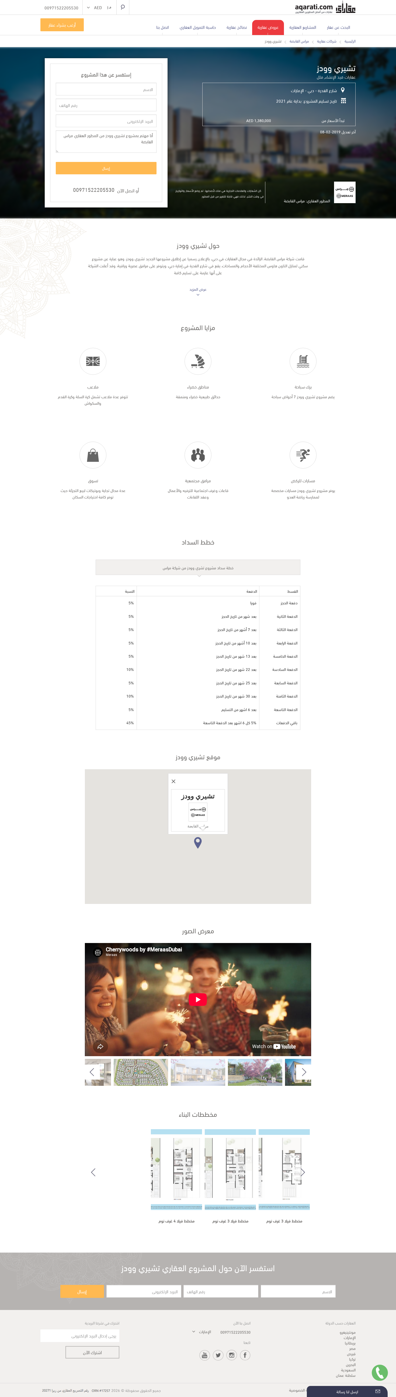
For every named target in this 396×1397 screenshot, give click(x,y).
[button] (99, 8)
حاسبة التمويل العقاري (198, 27)
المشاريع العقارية (302, 27)
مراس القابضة (299, 41)
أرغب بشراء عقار (62, 24)
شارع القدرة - (325, 90)
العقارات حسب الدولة (340, 1323)
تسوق (93, 480)
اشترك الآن (92, 1352)
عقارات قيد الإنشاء (340, 77)
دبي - (309, 90)
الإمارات (297, 90)
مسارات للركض (303, 480)
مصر (352, 1348)
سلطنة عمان (346, 1375)
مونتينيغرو (348, 1331)
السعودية (348, 1369)
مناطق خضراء (198, 386)
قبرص (351, 1353)
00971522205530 (93, 189)
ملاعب (93, 386)
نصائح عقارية (237, 27)
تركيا (352, 1358)
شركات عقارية (326, 41)
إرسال (106, 168)
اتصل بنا (162, 27)
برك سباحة (303, 386)
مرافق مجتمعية (198, 480)
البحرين (351, 1364)
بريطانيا (350, 1342)
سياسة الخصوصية (303, 1390)
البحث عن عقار (338, 27)
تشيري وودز (273, 41)
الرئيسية (350, 41)
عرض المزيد (198, 289)
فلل (320, 77)
